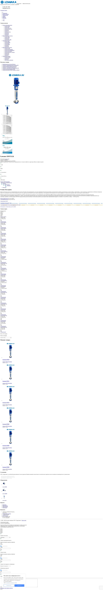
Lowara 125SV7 (3, 245)
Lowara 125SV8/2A (3, 251)
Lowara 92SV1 (3, 298)
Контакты (4, 18)
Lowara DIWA (7, 44)
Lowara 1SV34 (6, 359)
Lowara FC (7, 55)
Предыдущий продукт (4, 198)
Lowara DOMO (7, 42)
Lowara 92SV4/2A (3, 327)
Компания (4, 504)
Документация (5, 15)
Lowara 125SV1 (3, 274)
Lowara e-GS (7, 58)
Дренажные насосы (6, 40)
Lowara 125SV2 (3, 216)
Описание (4, 187)
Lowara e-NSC (7, 26)
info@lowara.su (5, 515)
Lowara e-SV (7, 36)
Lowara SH (7, 33)
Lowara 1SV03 (6, 445)
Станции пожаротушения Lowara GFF (10, 66)
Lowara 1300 (7, 41)
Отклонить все (8, 585)
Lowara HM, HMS (8, 39)
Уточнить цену (3, 221)
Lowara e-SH (7, 27)
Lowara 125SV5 (3, 234)
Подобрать (2, 588)
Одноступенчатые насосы (7, 25)
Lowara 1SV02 (6, 467)
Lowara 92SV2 (3, 309)
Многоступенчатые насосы (8, 35)
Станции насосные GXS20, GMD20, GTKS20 (11, 70)
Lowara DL (7, 45)
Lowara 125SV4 (3, 228)
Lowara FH (7, 32)
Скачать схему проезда (7, 513)
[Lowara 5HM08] (4, 484)
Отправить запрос (3, 10)
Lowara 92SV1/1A (3, 292)
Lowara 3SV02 (6, 424)
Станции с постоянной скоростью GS (9, 67)
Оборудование (5, 506)
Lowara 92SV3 (3, 321)
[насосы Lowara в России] (8, 3)
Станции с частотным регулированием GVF (11, 68)
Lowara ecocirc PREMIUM (9, 50)
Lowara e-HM (7, 37)
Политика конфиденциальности (8, 476)
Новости (4, 17)
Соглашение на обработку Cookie (11, 582)
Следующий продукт (4, 199)
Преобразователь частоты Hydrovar (9, 64)
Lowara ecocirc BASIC (9, 49)
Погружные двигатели (9, 60)
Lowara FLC (7, 54)
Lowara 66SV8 (3, 286)
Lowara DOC (7, 43)
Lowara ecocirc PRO (8, 51)
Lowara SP (7, 34)
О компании (5, 13)
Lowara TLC (7, 53)
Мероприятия (5, 505)
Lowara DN (7, 46)
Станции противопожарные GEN (9, 69)
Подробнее (8, 181)
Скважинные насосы (6, 56)
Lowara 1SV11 (6, 381)
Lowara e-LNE (7, 48)
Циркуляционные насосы (7, 47)
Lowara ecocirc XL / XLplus (10, 52)
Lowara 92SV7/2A (3, 263)
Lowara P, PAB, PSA (8, 29)
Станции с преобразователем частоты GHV (11, 65)
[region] (14, 581)
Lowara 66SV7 (3, 257)
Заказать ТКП (2, 181)
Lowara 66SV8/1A (3, 280)
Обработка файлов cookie (7, 478)
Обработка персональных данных (9, 477)
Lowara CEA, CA (8, 28)
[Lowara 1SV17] (4, 498)
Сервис (4, 16)
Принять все (19, 585)
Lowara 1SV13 (6, 402)
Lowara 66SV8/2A (3, 269)
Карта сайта (24, 520)
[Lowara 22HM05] (4, 491)
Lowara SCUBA (8, 57)
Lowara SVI (7, 38)
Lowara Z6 (7, 59)
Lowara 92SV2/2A (3, 303)
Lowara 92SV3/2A (3, 315)
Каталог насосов (6, 14)
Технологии (5, 507)
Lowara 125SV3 (3, 222)
